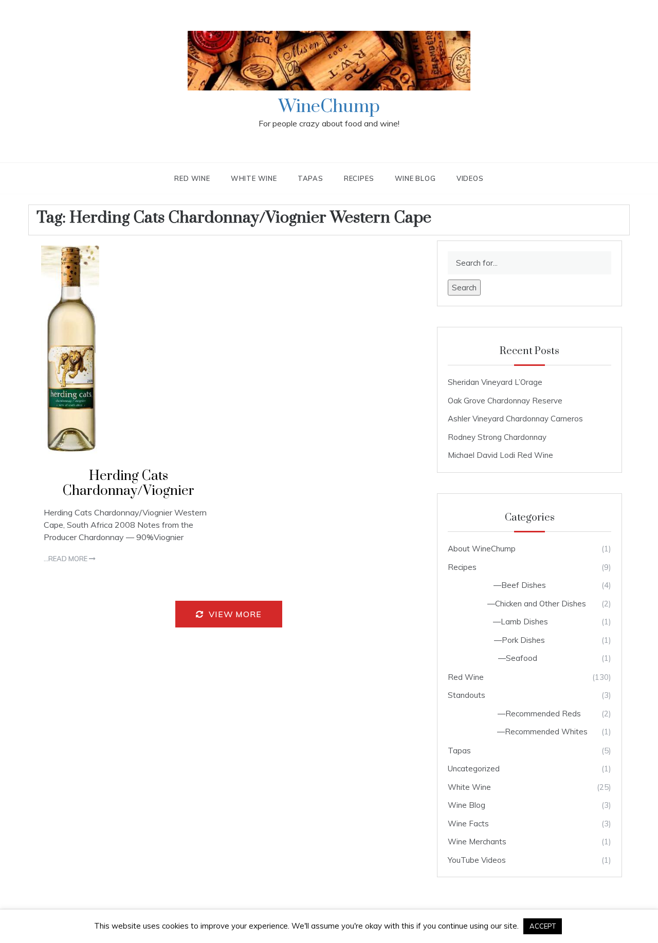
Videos (470, 178)
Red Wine (192, 178)
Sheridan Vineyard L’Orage (495, 382)
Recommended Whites (546, 731)
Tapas (310, 178)
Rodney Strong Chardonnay (497, 437)
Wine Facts (468, 823)
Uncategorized (474, 768)
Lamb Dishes (524, 621)
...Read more (66, 558)
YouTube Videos (477, 860)
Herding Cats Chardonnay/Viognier (128, 484)
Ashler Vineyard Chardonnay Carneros (515, 418)
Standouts (466, 695)
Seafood (521, 658)
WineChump (329, 107)
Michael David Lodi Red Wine (500, 455)
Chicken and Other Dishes (540, 603)
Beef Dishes (523, 585)
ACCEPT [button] (542, 926)
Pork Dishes (523, 640)
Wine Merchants (477, 841)
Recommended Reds (543, 713)
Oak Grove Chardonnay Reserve (505, 400)
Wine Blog (415, 178)
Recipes (359, 178)
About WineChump (482, 548)
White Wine (254, 178)
